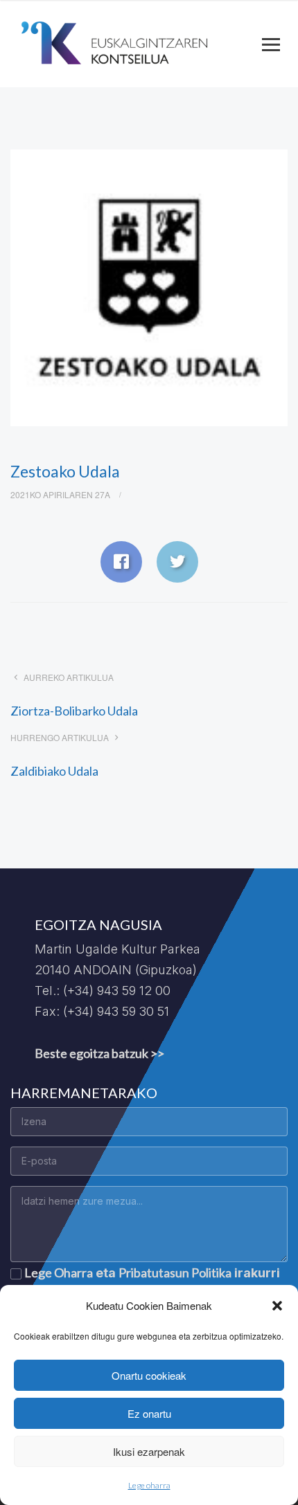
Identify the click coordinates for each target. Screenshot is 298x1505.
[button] (277, 1306)
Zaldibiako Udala (54, 770)
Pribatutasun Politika (175, 1272)
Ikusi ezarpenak (149, 1451)
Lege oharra (149, 1485)
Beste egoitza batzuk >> (99, 1053)
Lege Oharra (58, 1272)
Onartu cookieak (149, 1375)
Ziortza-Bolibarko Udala (74, 710)
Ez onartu (149, 1413)
